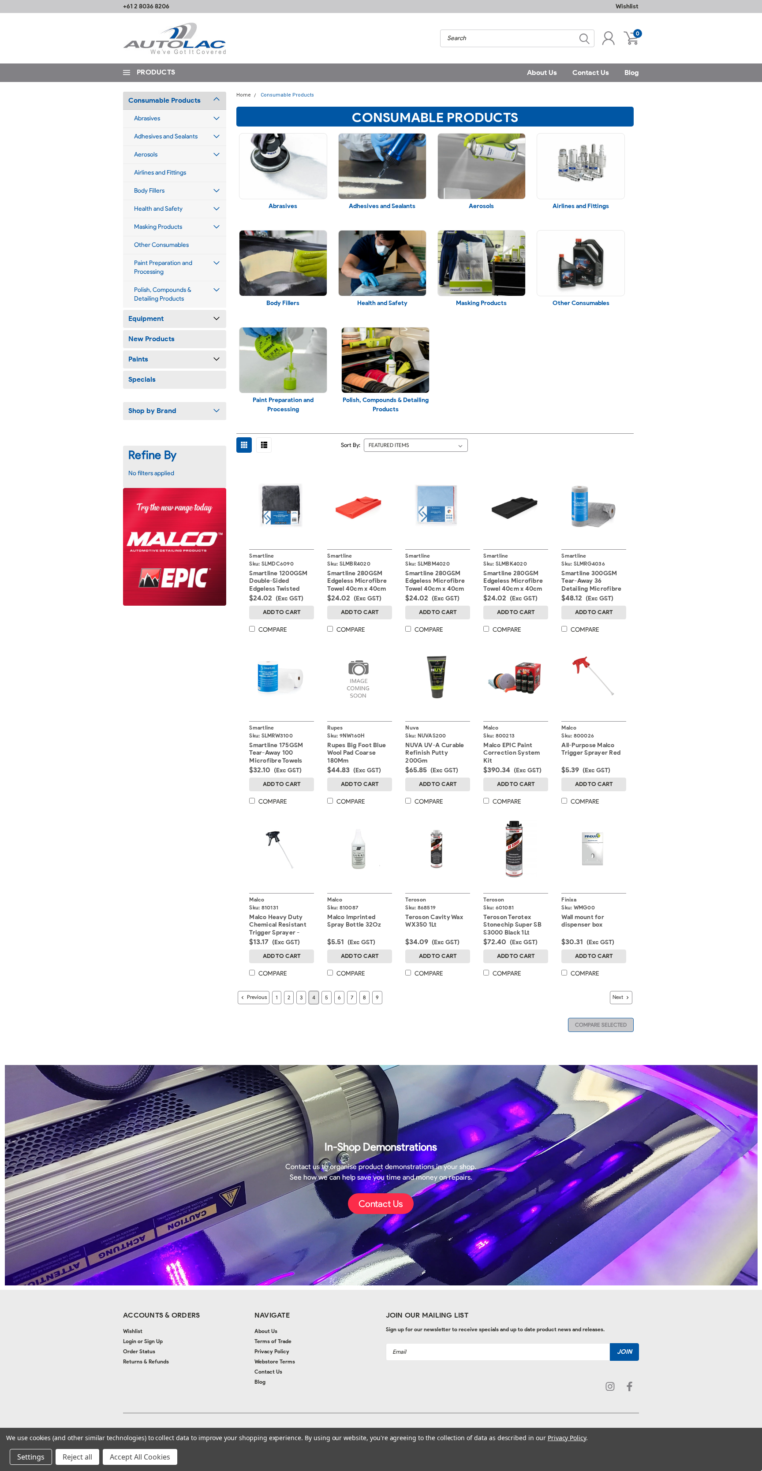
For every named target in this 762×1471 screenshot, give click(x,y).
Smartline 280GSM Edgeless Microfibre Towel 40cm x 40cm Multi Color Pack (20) (436, 585)
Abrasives (147, 118)
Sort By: (350, 445)
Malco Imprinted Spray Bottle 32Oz (354, 921)
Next (618, 997)
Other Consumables (161, 245)
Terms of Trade (272, 1341)
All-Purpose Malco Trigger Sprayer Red (590, 749)
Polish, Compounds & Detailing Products (162, 294)
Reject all (77, 1457)
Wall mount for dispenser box (582, 921)
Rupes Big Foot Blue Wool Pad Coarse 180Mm (356, 752)
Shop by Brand (152, 410)
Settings (31, 1457)
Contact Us (590, 72)
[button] (381, 1203)
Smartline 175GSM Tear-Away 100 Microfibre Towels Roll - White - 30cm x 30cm (279, 760)
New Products (151, 339)
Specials (142, 379)
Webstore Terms (274, 1361)
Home (243, 95)
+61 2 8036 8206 (146, 6)
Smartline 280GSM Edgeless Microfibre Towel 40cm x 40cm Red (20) (357, 585)
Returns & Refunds (146, 1361)
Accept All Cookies (140, 1457)
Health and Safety (158, 208)
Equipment (146, 318)
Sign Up (153, 1341)
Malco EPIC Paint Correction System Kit (511, 752)
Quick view (282, 503)
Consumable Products (164, 100)
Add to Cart (282, 612)
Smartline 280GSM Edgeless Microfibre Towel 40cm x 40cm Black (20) (513, 585)
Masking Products (158, 227)
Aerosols (145, 154)
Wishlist (627, 6)
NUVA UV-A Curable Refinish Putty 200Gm (434, 752)
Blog (631, 72)
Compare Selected (601, 1024)
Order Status (139, 1351)
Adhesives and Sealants (166, 136)
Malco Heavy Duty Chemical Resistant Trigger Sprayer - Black (277, 928)
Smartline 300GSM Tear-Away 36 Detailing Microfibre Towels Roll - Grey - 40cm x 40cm (591, 589)
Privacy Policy (271, 1351)
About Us (542, 72)
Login (129, 1341)
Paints (138, 359)
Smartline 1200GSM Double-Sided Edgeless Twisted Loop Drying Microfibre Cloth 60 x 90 (280, 593)
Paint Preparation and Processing (163, 267)
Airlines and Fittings (160, 172)
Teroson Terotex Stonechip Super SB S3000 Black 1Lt (512, 924)
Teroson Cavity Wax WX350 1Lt (434, 921)
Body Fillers (149, 190)
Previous (256, 997)
